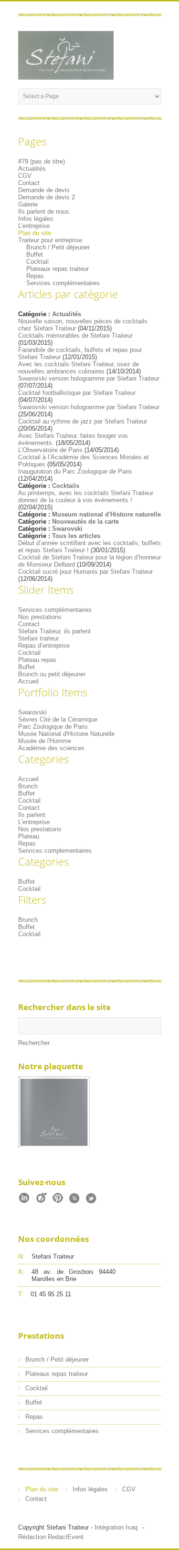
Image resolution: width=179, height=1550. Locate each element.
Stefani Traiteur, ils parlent (54, 631)
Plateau (28, 836)
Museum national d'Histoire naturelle (106, 514)
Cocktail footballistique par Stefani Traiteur (77, 392)
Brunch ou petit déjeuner (51, 674)
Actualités (32, 168)
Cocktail (37, 261)
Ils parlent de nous (43, 211)
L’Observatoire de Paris (50, 450)
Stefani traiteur (38, 638)
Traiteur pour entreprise (50, 240)
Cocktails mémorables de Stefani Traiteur (75, 335)
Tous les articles (76, 535)
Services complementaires (55, 850)
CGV (25, 175)
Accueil (28, 681)
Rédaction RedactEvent (51, 1536)
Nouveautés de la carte (85, 521)
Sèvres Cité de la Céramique (57, 719)
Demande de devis (44, 190)
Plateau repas (37, 659)
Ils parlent (31, 814)
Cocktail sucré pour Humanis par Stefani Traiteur (85, 571)
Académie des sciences (51, 748)
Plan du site (34, 233)
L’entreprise (34, 225)
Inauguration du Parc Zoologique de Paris (75, 471)
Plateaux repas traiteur (57, 268)
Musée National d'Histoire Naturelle (66, 733)
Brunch (28, 786)
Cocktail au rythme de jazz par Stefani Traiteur (82, 421)
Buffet (34, 254)
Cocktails (65, 485)
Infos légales (35, 218)
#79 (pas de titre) (41, 161)
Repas (35, 275)
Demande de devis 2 (46, 197)
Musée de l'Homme (44, 740)
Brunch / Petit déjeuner (58, 247)
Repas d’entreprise (44, 645)
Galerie (28, 204)
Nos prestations (40, 616)
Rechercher (34, 1042)
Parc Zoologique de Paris (53, 726)
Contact (29, 182)
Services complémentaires (63, 283)
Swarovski (67, 528)
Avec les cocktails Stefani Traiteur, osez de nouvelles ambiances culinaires (78, 368)
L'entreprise (34, 822)
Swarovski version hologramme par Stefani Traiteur (88, 378)
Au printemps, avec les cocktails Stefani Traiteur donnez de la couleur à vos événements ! (85, 496)
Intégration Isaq (116, 1527)
